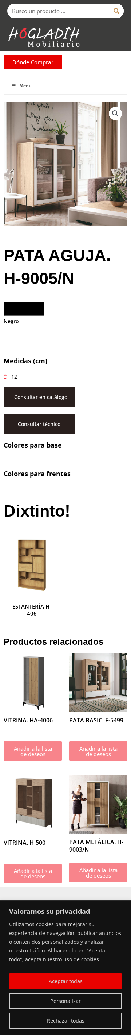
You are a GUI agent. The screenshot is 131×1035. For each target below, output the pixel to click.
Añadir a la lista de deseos (33, 751)
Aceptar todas (66, 981)
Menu (25, 86)
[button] (115, 113)
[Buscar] (116, 11)
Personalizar (65, 1000)
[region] (65, 967)
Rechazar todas (65, 1020)
